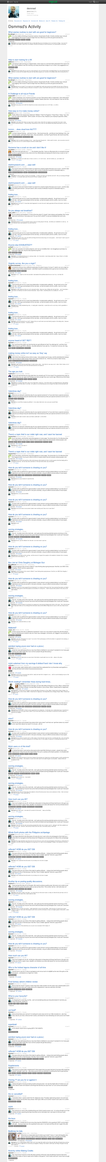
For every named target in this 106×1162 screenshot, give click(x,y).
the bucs (11, 1118)
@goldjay (24, 1133)
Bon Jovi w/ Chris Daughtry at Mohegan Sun (26, 562)
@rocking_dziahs (29, 684)
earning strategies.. (16, 529)
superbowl (12, 1024)
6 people (19, 778)
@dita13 (14, 355)
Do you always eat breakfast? (20, 210)
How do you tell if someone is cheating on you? (27, 467)
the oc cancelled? (15, 1093)
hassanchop (12, 436)
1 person (19, 120)
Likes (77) (48, 21)
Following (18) (62, 21)
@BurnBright (18, 34)
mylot (10, 1106)
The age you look (15, 371)
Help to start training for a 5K (20, 59)
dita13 (10, 355)
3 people (19, 655)
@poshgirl (16, 247)
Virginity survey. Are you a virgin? (22, 263)
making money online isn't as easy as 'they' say (27, 353)
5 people (19, 157)
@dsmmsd (16, 167)
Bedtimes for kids (15, 1131)
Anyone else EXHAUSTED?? (20, 244)
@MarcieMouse (20, 564)
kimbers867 (11, 96)
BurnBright (11, 34)
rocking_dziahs (19, 684)
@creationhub (17, 883)
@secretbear (18, 149)
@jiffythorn (16, 113)
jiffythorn (11, 113)
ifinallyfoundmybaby (14, 265)
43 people (20, 220)
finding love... (13, 194)
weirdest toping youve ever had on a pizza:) (26, 646)
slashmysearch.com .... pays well (21, 164)
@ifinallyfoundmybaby (26, 265)
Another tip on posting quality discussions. (25, 881)
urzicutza (11, 665)
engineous (11, 373)
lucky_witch (11, 212)
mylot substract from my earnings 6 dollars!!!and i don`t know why (35, 663)
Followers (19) (54, 21)
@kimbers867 (18, 96)
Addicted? (12, 627)
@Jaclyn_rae (18, 630)
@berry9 (14, 748)
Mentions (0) (42, 21)
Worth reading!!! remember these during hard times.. (29, 681)
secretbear (11, 149)
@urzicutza (16, 665)
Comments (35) (34, 21)
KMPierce (11, 62)
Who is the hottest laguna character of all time (27, 967)
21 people (19, 444)
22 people (19, 103)
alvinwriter (11, 834)
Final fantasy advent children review (23, 981)
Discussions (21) (18, 21)
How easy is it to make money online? (23, 110)
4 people (19, 362)
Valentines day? (14, 391)
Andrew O (11, 883)
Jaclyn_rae (11, 630)
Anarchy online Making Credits (20, 1150)
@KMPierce (17, 62)
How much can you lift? (17, 799)
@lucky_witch (19, 212)
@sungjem (16, 131)
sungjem (10, 131)
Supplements (13, 1065)
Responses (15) (26, 21)
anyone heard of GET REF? (19, 340)
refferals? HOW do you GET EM (21, 849)
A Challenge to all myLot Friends (21, 93)
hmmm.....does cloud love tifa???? (22, 129)
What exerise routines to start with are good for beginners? (32, 32)
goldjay (19, 1133)
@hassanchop (19, 436)
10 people (19, 539)
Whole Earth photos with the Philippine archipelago (29, 832)
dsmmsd (10, 167)
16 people (19, 891)
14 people (19, 381)
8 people (19, 477)
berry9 (10, 748)
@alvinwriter (18, 834)
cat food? (12, 1010)
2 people (19, 254)
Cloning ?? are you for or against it (22, 1079)
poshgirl (10, 247)
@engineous (18, 373)
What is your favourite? (17, 996)
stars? (10, 718)
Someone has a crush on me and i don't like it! (27, 147)
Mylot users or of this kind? (19, 746)
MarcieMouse (12, 564)
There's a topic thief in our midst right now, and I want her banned (35, 434)
